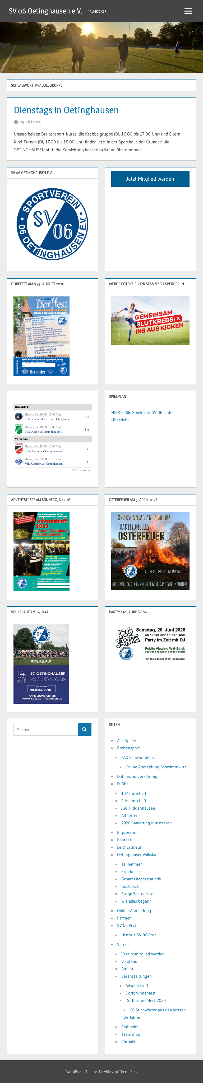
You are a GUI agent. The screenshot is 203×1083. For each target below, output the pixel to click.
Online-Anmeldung (134, 910)
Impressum (127, 832)
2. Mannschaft (133, 800)
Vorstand (129, 961)
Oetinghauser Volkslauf (138, 854)
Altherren (130, 815)
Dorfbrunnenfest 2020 (146, 1000)
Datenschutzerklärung (137, 776)
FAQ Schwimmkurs (138, 757)
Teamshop (130, 1034)
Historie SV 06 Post (138, 934)
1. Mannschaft (133, 793)
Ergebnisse (131, 871)
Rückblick (130, 886)
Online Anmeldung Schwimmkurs (156, 766)
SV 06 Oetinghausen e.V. (45, 10)
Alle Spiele (126, 740)
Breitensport (128, 747)
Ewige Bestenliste (137, 893)
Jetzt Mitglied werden (150, 179)
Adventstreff (137, 985)
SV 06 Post (127, 925)
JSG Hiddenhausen (138, 808)
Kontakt (124, 839)
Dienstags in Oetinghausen (66, 110)
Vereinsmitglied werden (143, 953)
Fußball (124, 783)
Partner (124, 918)
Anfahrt (128, 968)
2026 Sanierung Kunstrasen (146, 822)
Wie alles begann (136, 901)
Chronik (128, 1041)
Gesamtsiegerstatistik (141, 878)
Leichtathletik (129, 847)
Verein (123, 944)
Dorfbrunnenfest (141, 993)
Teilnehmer (131, 864)
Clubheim (130, 1026)
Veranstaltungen (136, 976)
